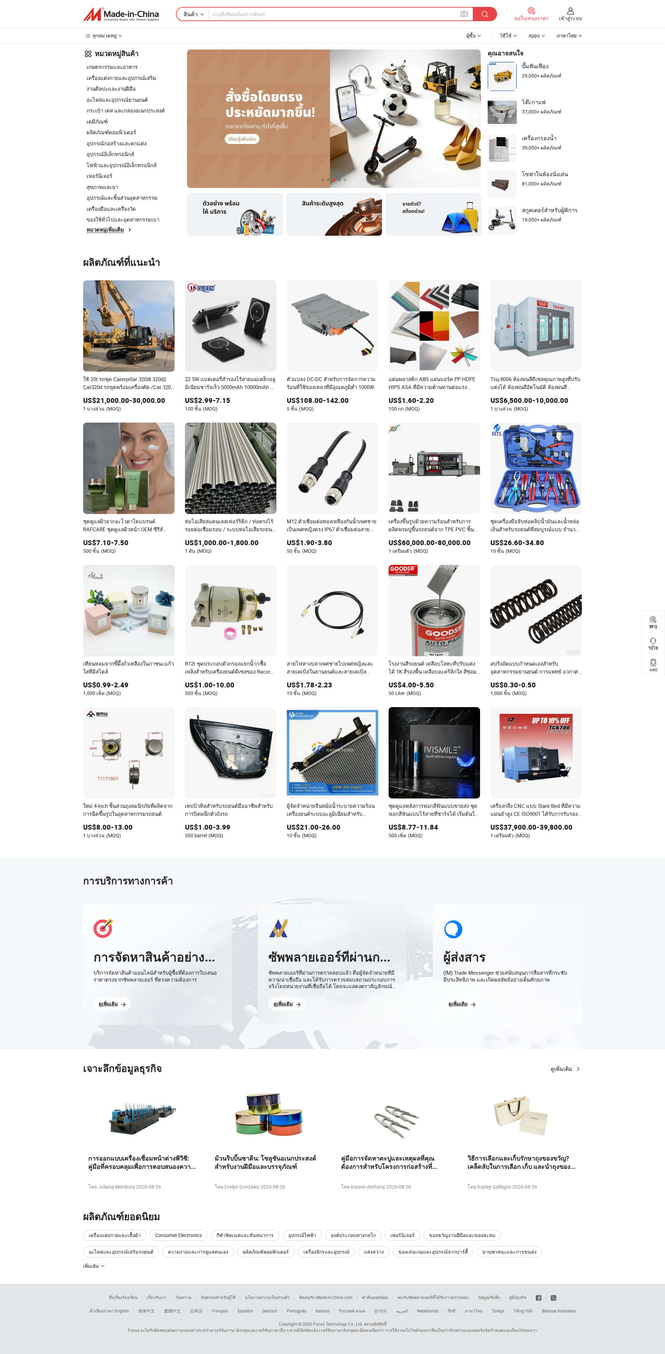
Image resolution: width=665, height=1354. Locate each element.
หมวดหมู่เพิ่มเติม (105, 230)
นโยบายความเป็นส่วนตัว (267, 1297)
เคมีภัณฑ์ (97, 121)
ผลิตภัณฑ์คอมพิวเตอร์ (111, 132)
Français (220, 1311)
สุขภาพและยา (102, 186)
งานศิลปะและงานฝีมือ (111, 88)
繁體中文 (172, 1311)
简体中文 (146, 1311)
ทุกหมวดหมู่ (104, 35)
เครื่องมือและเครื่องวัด (111, 208)
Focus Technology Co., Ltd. (338, 1324)
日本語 (196, 1311)
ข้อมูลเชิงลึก (489, 1297)
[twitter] (553, 1297)
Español (245, 1311)
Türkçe (498, 1311)
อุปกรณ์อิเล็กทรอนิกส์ (110, 154)
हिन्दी (451, 1311)
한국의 (380, 1311)
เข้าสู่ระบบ (570, 18)
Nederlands (427, 1311)
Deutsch (269, 1311)
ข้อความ (184, 1297)
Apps (534, 35)
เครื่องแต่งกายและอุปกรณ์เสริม (121, 77)
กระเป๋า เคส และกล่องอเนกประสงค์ (126, 110)
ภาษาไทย (473, 1311)
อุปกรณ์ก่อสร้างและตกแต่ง (117, 143)
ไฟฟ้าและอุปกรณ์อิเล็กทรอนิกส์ (122, 165)
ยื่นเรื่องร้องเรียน (123, 1297)
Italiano (323, 1311)
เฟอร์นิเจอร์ (99, 175)
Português (296, 1311)
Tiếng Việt (523, 1311)
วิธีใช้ (506, 35)
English (122, 1311)
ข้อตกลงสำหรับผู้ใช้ (218, 1297)
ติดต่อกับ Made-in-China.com (326, 1297)
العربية (402, 1311)
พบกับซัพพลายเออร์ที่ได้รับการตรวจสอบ (433, 1297)
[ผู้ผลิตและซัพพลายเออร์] (121, 14)
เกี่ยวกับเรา (157, 1297)
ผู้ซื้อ (471, 35)
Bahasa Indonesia (559, 1311)
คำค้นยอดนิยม (375, 1297)
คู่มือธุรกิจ (517, 1297)
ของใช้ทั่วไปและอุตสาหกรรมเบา (123, 219)
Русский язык (352, 1311)
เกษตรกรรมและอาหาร (112, 66)
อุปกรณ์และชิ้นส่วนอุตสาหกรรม (122, 197)
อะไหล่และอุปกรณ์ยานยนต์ (117, 99)
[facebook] (538, 1297)
